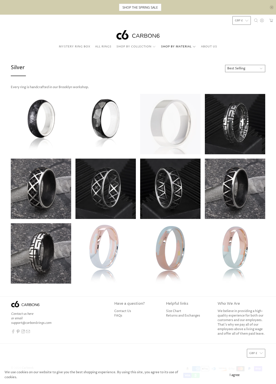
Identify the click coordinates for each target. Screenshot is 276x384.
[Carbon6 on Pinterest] (18, 332)
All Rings (103, 46)
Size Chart (173, 311)
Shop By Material (176, 46)
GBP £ (239, 20)
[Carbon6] (138, 35)
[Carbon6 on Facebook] (13, 332)
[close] (272, 7)
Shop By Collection (134, 46)
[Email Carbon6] (28, 332)
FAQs (118, 316)
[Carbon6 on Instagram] (23, 332)
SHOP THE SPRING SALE (140, 7)
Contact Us (122, 311)
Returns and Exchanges (183, 316)
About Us (209, 46)
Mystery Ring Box (74, 46)
